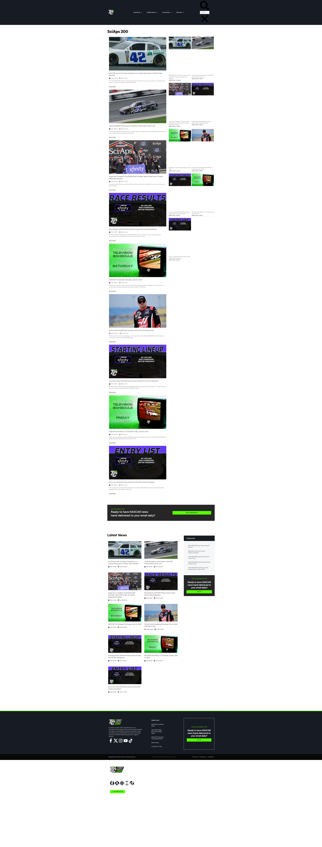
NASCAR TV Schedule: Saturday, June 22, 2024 (125, 280)
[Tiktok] (130, 741)
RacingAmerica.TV (115, 831)
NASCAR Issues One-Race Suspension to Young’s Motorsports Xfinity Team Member (180, 77)
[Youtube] (126, 741)
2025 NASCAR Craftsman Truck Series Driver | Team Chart (198, 568)
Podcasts (179, 12)
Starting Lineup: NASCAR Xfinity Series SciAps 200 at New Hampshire (133, 381)
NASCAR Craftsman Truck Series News (157, 738)
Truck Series (166, 12)
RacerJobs (113, 834)
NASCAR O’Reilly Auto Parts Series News (156, 731)
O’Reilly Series (151, 12)
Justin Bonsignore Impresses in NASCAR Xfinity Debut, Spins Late (132, 126)
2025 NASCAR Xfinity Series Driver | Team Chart (199, 563)
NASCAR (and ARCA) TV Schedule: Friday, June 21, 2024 (128, 432)
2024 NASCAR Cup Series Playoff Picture (199, 546)
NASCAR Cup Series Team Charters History (196, 552)
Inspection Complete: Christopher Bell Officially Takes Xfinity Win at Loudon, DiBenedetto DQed (179, 123)
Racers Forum (114, 842)
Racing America (114, 827)
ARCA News (155, 742)
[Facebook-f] (111, 741)
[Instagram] (121, 741)
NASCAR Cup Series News (157, 725)
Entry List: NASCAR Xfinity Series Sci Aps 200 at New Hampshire (132, 482)
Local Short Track (156, 746)
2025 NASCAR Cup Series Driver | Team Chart (198, 557)
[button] (204, 6)
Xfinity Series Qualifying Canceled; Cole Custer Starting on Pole (131, 330)
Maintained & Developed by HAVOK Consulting (164, 757)
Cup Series (136, 12)
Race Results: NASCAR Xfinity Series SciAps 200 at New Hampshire (133, 229)
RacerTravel (113, 838)
